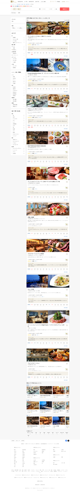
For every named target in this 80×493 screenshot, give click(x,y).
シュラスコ (33, 471)
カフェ (29, 471)
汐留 (23, 460)
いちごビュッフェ (36, 477)
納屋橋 (43, 461)
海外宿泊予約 (31, 1)
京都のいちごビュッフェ (62, 477)
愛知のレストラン (37, 457)
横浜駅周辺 (43, 449)
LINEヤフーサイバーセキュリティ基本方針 (32, 443)
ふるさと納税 (43, 1)
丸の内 (15, 451)
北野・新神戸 (55, 464)
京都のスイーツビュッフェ (28, 477)
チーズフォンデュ (46, 471)
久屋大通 (35, 464)
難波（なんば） (63, 451)
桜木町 (35, 452)
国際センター (36, 461)
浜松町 (28, 385)
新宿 (23, 451)
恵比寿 (15, 457)
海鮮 (42, 471)
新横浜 (43, 451)
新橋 (23, 458)
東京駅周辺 (24, 449)
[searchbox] (26, 9)
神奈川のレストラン (37, 447)
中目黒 (23, 454)
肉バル (26, 471)
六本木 (15, 452)
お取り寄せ (37, 1)
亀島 (34, 463)
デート (40, 472)
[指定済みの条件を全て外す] (39, 9)
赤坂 (14, 455)
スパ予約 (25, 1)
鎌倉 (42, 452)
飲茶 (22, 471)
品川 (14, 466)
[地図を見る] (66, 44)
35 (67, 95)
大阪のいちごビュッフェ (53, 477)
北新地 (62, 449)
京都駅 (54, 457)
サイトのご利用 (56, 443)
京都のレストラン (56, 454)
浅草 (23, 466)
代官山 (23, 461)
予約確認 (58, 1)
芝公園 (28, 400)
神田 (14, 463)
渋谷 (14, 458)
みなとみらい (36, 451)
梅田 (54, 449)
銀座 (14, 449)
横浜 (34, 449)
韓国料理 (55, 471)
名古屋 (35, 460)
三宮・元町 (63, 462)
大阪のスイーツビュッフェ (18, 477)
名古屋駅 (43, 460)
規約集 (22, 443)
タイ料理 (12, 471)
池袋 (14, 460)
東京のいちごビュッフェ (44, 477)
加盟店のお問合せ (40, 481)
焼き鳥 (52, 471)
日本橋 (23, 455)
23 (67, 59)
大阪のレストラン (56, 447)
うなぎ (16, 471)
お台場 (23, 463)
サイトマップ (50, 443)
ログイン (67, 1)
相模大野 (35, 454)
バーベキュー (65, 471)
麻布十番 (15, 461)
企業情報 (12, 440)
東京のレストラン (17, 447)
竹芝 (27, 415)
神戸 (54, 462)
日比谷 (15, 454)
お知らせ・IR (18, 440)
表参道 (23, 457)
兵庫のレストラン (56, 460)
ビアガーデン (60, 471)
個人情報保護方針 (43, 443)
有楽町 (23, 452)
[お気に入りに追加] (67, 36)
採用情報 (22, 440)
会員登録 (63, 1)
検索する (64, 9)
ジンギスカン (38, 471)
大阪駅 (54, 451)
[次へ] (67, 392)
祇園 (62, 457)
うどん (20, 471)
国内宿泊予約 (20, 1)
